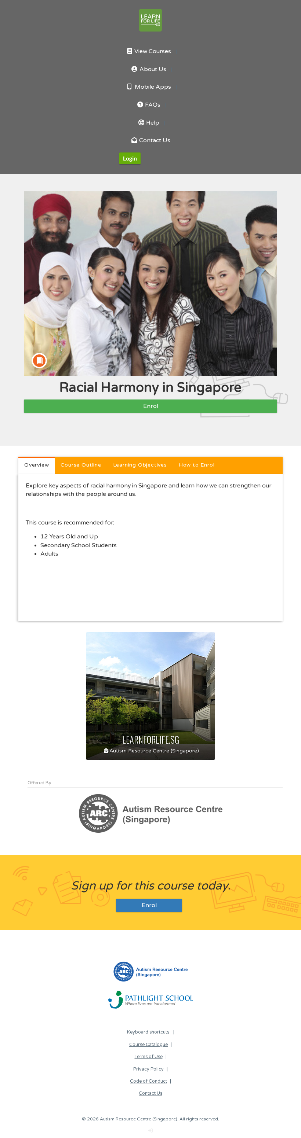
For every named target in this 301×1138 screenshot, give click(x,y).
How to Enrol (197, 465)
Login (130, 158)
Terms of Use (149, 1057)
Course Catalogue (148, 1044)
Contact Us (154, 140)
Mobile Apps (152, 87)
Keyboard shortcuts (148, 1032)
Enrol (150, 406)
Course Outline (81, 465)
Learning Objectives (140, 465)
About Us (152, 69)
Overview (36, 465)
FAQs (152, 105)
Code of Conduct (148, 1081)
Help (152, 122)
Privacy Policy (148, 1069)
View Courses (152, 51)
